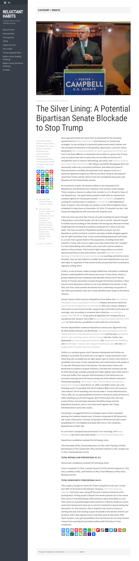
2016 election (44, 209)
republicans (44, 232)
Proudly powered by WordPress (52, 552)
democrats (50, 211)
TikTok (5, 41)
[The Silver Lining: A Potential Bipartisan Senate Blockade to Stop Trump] (83, 58)
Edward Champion (60, 101)
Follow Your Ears (9, 45)
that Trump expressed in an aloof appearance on (99, 150)
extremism (43, 216)
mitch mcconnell (45, 227)
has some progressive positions (85, 340)
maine (50, 223)
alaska (42, 211)
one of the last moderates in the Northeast (80, 305)
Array (82, 552)
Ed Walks (6, 70)
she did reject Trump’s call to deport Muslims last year (89, 343)
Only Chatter (8, 49)
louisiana (43, 223)
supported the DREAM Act (116, 340)
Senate (50, 204)
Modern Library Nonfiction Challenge (13, 64)
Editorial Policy (8, 33)
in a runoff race (102, 201)
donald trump (44, 214)
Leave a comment (45, 244)
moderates (43, 230)
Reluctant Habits (13, 14)
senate (41, 234)
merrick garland (45, 225)
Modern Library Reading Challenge (12, 58)
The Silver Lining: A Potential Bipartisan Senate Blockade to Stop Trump (83, 118)
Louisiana (43, 204)
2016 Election (44, 199)
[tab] (5, 3)
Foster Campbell (46, 202)
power (51, 230)
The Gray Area (8, 37)
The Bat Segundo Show (12, 53)
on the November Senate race (109, 434)
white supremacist (84, 141)
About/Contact (8, 30)
